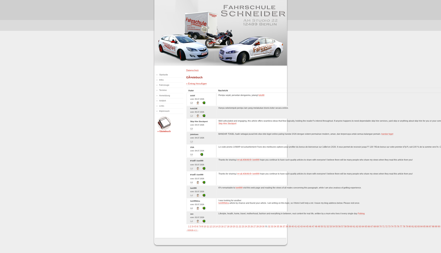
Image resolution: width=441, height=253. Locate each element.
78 (404, 226)
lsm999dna (223, 203)
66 (369, 226)
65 (366, 226)
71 (383, 226)
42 (298, 226)
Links (161, 106)
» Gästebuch (164, 131)
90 (439, 226)
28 (257, 226)
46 (310, 226)
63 (360, 226)
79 (407, 226)
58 (345, 226)
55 (336, 226)
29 (260, 226)
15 (219, 226)
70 (380, 226)
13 (213, 226)
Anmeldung (164, 95)
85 (424, 226)
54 (333, 226)
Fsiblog (361, 213)
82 (415, 226)
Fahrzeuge (164, 85)
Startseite (163, 75)
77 (401, 226)
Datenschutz (192, 70)
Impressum (164, 111)
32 (269, 226)
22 (240, 226)
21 (237, 226)
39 (290, 226)
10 (205, 226)
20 (234, 226)
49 (319, 226)
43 (301, 226)
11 (208, 226)
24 (246, 226)
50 (322, 226)
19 (231, 226)
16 (222, 226)
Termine (163, 90)
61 (354, 226)
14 (216, 226)
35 (278, 226)
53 (331, 226)
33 (272, 226)
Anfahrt (162, 101)
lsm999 (239, 188)
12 (210, 226)
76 (398, 226)
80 (410, 226)
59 (348, 226)
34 (275, 226)
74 (392, 226)
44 (304, 226)
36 (281, 226)
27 (254, 226)
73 (389, 226)
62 (357, 226)
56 (339, 226)
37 (284, 226)
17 (225, 226)
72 (386, 226)
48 (316, 226)
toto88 (261, 95)
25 (249, 226)
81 (413, 226)
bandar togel (387, 134)
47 (313, 226)
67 (372, 226)
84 (421, 226)
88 (433, 226)
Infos (161, 80)
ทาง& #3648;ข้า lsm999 (248, 160)
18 (228, 226)
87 (430, 226)
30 (263, 226)
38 (287, 226)
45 (307, 226)
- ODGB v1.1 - (192, 230)
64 (363, 226)
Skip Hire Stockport (227, 123)
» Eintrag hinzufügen (196, 83)
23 (243, 226)
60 (351, 226)
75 (395, 226)
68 (374, 226)
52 (328, 226)
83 (418, 226)
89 (436, 226)
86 (427, 226)
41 (295, 226)
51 (325, 226)
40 (292, 226)
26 (251, 226)
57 (342, 226)
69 (377, 226)
